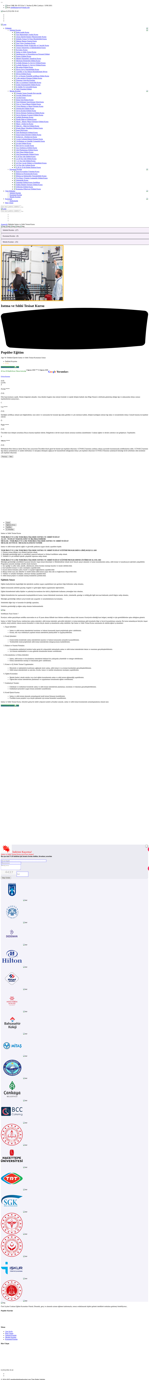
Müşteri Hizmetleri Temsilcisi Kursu (28, 58)
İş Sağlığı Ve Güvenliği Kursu (26, 87)
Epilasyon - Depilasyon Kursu (26, 137)
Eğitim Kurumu (5, 376)
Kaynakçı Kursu (21, 50)
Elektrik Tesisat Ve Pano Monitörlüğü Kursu (31, 39)
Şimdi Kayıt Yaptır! (8, 367)
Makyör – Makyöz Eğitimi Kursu (27, 126)
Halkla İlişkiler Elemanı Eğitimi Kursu (29, 185)
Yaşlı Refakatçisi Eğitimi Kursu (27, 132)
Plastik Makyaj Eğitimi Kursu (26, 119)
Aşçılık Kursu (21, 98)
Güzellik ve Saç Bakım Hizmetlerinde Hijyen (31, 72)
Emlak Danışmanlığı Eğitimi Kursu (28, 85)
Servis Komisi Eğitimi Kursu (26, 111)
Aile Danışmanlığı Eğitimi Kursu (27, 154)
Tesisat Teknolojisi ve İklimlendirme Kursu (31, 48)
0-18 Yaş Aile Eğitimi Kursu (26, 156)
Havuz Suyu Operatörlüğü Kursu (27, 69)
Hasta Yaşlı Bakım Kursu (24, 100)
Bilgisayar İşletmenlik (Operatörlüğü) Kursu (31, 176)
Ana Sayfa (9, 1331)
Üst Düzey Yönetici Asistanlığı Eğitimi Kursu (32, 178)
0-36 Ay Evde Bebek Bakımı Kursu (28, 167)
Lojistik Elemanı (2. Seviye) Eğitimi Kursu (31, 65)
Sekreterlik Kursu (22, 180)
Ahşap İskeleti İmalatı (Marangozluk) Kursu (31, 37)
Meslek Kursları (15, 91)
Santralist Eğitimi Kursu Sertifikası (28, 182)
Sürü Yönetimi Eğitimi (24, 89)
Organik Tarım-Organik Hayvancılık (28, 93)
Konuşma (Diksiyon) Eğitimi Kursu (28, 189)
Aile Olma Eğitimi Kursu (24, 152)
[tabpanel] (74, 554)
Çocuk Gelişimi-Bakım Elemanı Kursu (29, 139)
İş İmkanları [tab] (10, 529)
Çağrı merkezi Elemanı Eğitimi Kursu (29, 78)
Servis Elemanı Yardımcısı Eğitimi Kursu (30, 113)
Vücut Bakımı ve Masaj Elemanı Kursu (29, 106)
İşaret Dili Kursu (22, 130)
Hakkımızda (14, 201)
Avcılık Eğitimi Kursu (23, 143)
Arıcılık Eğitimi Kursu (23, 95)
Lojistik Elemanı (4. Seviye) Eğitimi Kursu (31, 63)
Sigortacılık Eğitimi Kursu (25, 108)
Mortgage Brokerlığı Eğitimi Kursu (28, 61)
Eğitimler (8, 28)
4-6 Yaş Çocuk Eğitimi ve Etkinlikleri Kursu (31, 163)
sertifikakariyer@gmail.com (20, 7)
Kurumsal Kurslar (16, 169)
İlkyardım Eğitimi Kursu (24, 67)
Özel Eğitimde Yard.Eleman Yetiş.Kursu (30, 102)
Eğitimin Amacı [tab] (11, 525)
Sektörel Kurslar (15, 30)
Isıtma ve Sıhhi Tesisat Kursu (26, 52)
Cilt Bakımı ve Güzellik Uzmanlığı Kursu (30, 141)
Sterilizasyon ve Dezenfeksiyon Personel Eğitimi (33, 54)
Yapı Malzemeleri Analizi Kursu (27, 34)
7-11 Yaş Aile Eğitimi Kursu (25, 161)
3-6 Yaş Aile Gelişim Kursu (25, 165)
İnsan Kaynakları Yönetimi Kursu (27, 171)
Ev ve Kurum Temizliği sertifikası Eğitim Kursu (32, 76)
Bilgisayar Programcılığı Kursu (27, 174)
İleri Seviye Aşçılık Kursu (25, 146)
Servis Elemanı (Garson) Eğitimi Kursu (29, 115)
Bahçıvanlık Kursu (22, 32)
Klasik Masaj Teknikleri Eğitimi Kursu (29, 128)
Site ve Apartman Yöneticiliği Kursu (28, 82)
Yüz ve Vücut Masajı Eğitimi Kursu (28, 104)
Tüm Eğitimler (10, 191)
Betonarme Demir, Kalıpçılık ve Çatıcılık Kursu (32, 45)
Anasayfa (4, 224)
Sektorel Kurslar (10, 1335)
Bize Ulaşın (9, 203)
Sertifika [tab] (8, 527)
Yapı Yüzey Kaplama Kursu (25, 43)
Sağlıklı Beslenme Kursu (24, 117)
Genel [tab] (8, 522)
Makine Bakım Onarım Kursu (26, 41)
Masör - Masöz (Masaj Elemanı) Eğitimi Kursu (32, 122)
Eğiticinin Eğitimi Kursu (24, 187)
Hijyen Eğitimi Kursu (23, 74)
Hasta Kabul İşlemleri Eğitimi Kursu (28, 135)
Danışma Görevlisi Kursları (25, 80)
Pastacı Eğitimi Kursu (23, 56)
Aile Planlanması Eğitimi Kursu (27, 150)
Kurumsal (8, 199)
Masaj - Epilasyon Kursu (24, 124)
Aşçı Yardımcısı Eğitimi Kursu (26, 148)
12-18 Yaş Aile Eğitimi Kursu (26, 159)
